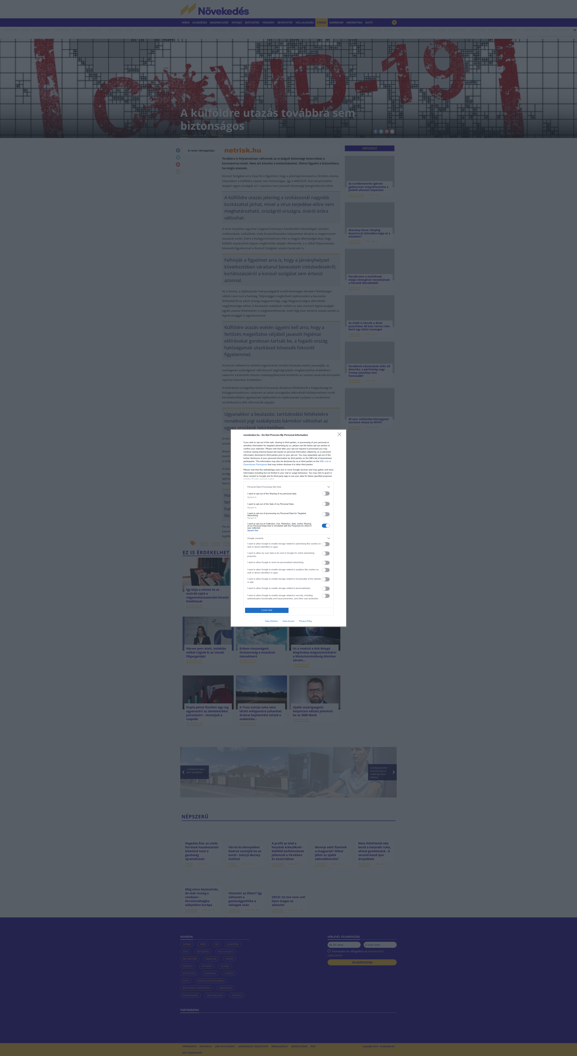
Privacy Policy (305, 621)
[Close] (340, 435)
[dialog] (288, 528)
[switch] (326, 493)
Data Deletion (271, 621)
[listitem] (288, 486)
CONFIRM (266, 610)
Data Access (288, 621)
